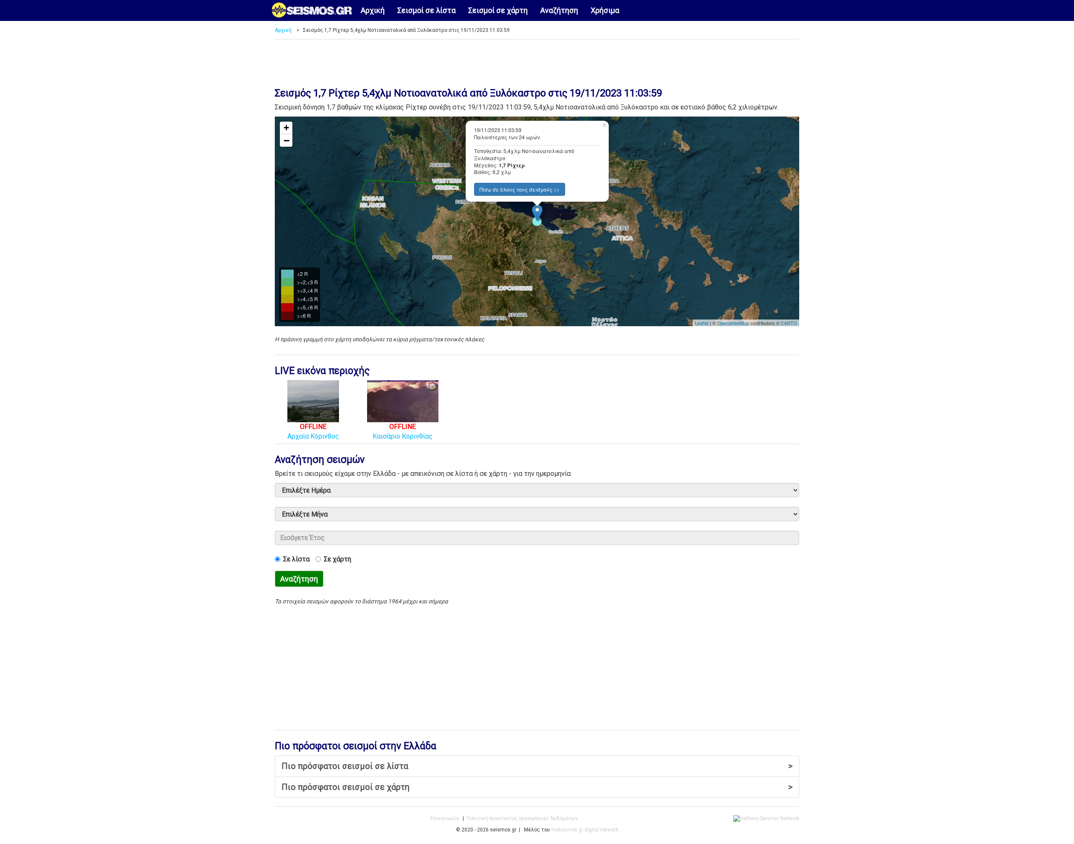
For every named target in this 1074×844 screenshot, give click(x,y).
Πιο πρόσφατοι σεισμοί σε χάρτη (537, 787)
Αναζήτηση (559, 10)
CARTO (789, 322)
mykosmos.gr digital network (584, 830)
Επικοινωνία (444, 818)
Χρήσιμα (605, 10)
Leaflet (702, 322)
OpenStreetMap (733, 322)
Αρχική (373, 10)
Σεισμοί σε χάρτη (498, 10)
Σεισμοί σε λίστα (426, 10)
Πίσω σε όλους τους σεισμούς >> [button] (520, 189)
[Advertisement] (537, 60)
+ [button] (286, 127)
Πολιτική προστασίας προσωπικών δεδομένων (522, 818)
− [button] (286, 140)
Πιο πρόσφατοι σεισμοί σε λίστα (537, 766)
